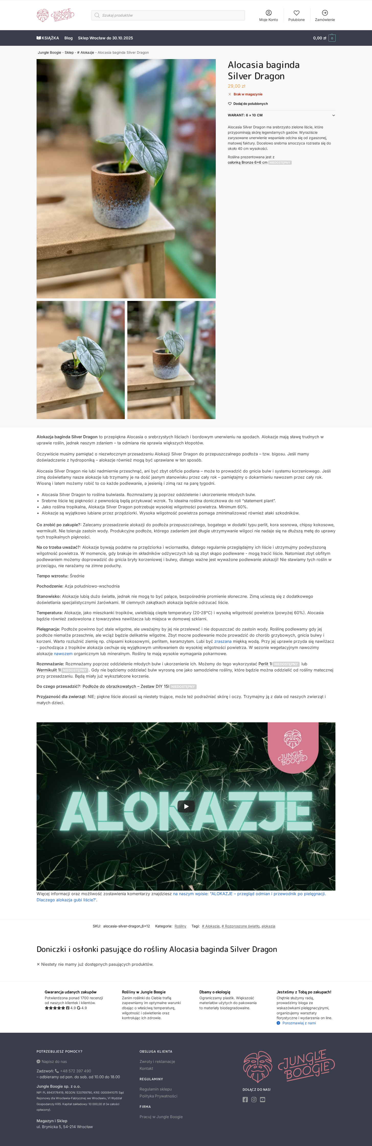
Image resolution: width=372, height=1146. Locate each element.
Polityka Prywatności (158, 1096)
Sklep (69, 52)
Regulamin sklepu (156, 1089)
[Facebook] (245, 1099)
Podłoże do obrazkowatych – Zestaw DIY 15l (126, 686)
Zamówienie (325, 19)
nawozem (63, 653)
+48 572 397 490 (75, 1071)
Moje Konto (268, 19)
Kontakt (146, 1068)
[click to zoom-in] (126, 178)
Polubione (296, 19)
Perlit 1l (265, 663)
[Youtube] (262, 1099)
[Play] (186, 806)
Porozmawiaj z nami (298, 1023)
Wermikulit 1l (49, 669)
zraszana (223, 641)
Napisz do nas (54, 1061)
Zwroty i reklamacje (157, 1061)
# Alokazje (85, 52)
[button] (324, 38)
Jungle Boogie (49, 52)
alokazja (268, 926)
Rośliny (180, 926)
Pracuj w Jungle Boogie (161, 1116)
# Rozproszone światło (241, 926)
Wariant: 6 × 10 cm (245, 115)
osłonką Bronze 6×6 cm (247, 162)
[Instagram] (253, 1099)
